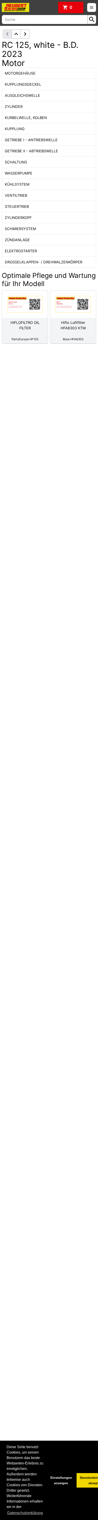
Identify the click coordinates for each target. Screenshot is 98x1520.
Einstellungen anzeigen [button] (61, 1480)
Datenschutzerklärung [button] (25, 1513)
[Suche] (92, 19)
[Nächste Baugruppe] (25, 34)
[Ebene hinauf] (16, 34)
